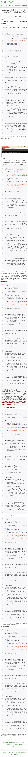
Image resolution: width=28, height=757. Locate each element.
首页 (4, 5)
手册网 (5, 2)
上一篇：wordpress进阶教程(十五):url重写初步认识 (14, 742)
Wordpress (8, 5)
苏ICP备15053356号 (8, 752)
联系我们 (24, 752)
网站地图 (25, 5)
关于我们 (18, 752)
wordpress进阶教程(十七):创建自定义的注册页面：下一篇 (14, 745)
